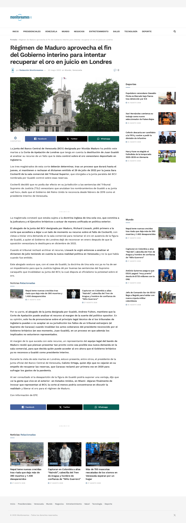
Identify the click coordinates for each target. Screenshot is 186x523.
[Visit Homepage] (21, 17)
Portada (13, 40)
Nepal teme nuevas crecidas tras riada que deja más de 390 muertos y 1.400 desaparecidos (43, 293)
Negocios (79, 31)
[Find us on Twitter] (175, 515)
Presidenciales (32, 31)
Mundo (65, 31)
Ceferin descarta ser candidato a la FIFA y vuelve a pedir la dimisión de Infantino (140, 135)
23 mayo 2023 (54, 70)
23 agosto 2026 (134, 161)
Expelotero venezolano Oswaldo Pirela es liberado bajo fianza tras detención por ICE (141, 96)
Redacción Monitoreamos (31, 70)
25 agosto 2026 (134, 123)
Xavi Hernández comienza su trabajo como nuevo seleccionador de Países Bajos (140, 116)
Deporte (147, 31)
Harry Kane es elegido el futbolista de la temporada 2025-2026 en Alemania (138, 154)
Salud (116, 31)
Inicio (15, 31)
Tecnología (130, 31)
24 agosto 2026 (134, 142)
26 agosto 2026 (134, 103)
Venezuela (51, 31)
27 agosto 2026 (34, 300)
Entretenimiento (98, 31)
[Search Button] (175, 31)
